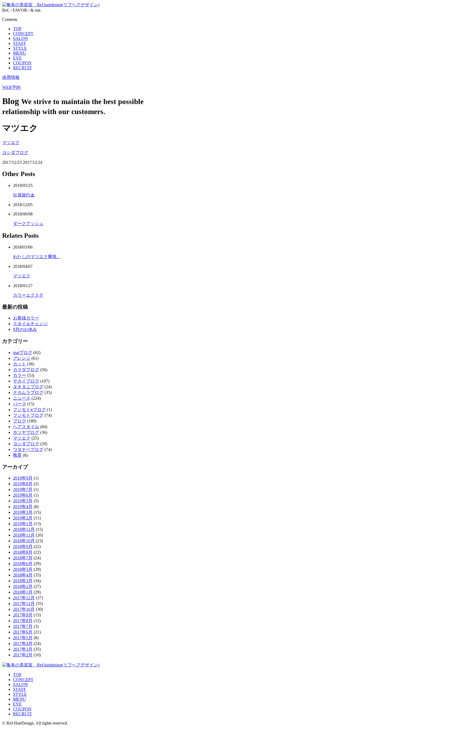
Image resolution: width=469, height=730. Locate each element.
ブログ (19, 421)
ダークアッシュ (28, 223)
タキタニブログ (28, 386)
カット (19, 364)
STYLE (20, 48)
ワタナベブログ (28, 449)
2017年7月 (23, 626)
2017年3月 (23, 649)
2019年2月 (23, 518)
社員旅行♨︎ (24, 195)
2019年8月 (23, 483)
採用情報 (11, 77)
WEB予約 (11, 87)
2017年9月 (23, 615)
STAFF (19, 43)
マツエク (11, 142)
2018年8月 (23, 552)
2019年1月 (23, 523)
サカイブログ (26, 381)
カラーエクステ (28, 295)
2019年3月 (23, 512)
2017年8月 (23, 620)
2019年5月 (23, 501)
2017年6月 (23, 632)
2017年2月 (23, 655)
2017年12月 (24, 598)
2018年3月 (23, 580)
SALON (20, 38)
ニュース (21, 398)
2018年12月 (24, 529)
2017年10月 (24, 609)
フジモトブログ (28, 415)
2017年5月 (23, 637)
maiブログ (22, 352)
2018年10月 (24, 540)
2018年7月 (23, 558)
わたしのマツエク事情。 (37, 256)
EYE (17, 58)
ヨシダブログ (15, 152)
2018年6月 (23, 563)
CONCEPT (23, 33)
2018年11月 (24, 535)
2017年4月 (23, 643)
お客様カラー (26, 318)
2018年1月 (23, 592)
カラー (19, 375)
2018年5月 (23, 569)
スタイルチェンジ (30, 323)
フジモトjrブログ (29, 409)
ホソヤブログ (26, 432)
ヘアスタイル (26, 426)
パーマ (19, 404)
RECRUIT (22, 67)
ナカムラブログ (28, 392)
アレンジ (21, 358)
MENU (19, 53)
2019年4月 (23, 506)
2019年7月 (23, 489)
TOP (17, 28)
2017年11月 (24, 603)
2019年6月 (23, 495)
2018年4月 (23, 575)
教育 (17, 455)
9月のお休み (25, 329)
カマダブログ (26, 369)
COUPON (22, 63)
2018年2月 (23, 586)
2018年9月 (23, 546)
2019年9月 (23, 478)
